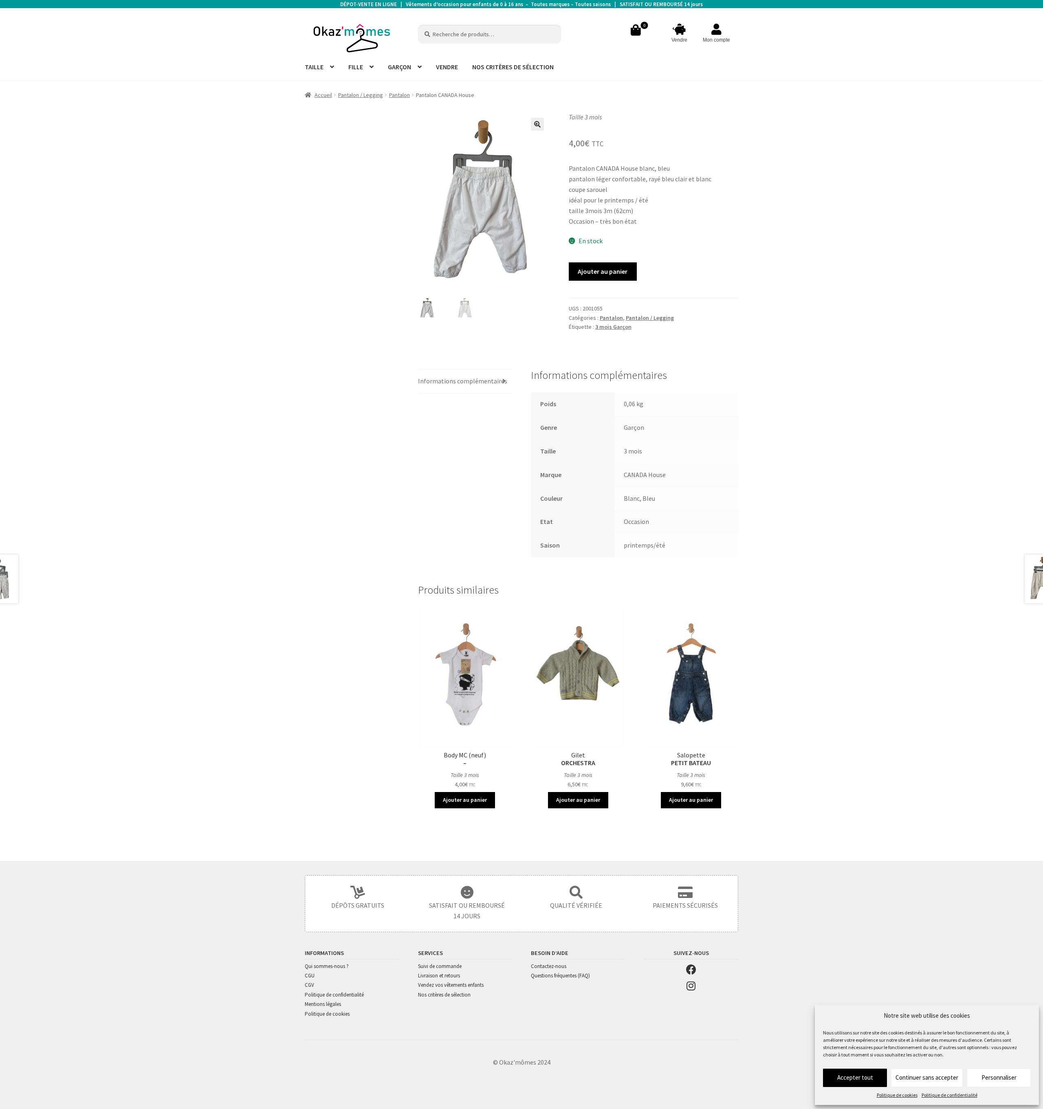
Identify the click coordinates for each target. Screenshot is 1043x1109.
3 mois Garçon (613, 326)
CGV (309, 984)
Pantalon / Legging (360, 95)
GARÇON (399, 67)
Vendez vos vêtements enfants (451, 984)
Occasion (636, 521)
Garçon (634, 427)
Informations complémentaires (462, 381)
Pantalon (399, 95)
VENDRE (447, 67)
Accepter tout (855, 1077)
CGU (310, 975)
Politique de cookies (897, 1095)
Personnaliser (999, 1077)
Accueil (323, 95)
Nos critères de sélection (444, 994)
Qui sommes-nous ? (327, 966)
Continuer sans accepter (927, 1077)
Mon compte (716, 40)
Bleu (649, 498)
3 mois (633, 451)
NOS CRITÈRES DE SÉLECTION (513, 67)
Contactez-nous (548, 966)
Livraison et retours (439, 975)
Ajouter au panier (602, 271)
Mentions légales (323, 1004)
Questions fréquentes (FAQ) (560, 975)
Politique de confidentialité (949, 1095)
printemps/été (644, 545)
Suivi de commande (440, 966)
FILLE (355, 67)
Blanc (632, 498)
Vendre (679, 40)
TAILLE (314, 67)
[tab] (465, 382)
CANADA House (645, 475)
